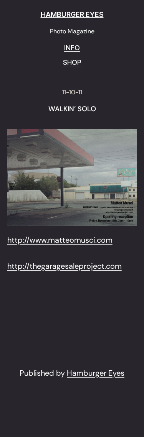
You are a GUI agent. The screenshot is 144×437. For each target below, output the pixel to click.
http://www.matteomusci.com (60, 240)
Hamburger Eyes (95, 373)
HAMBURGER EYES (72, 14)
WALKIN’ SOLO (72, 109)
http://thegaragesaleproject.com (64, 266)
